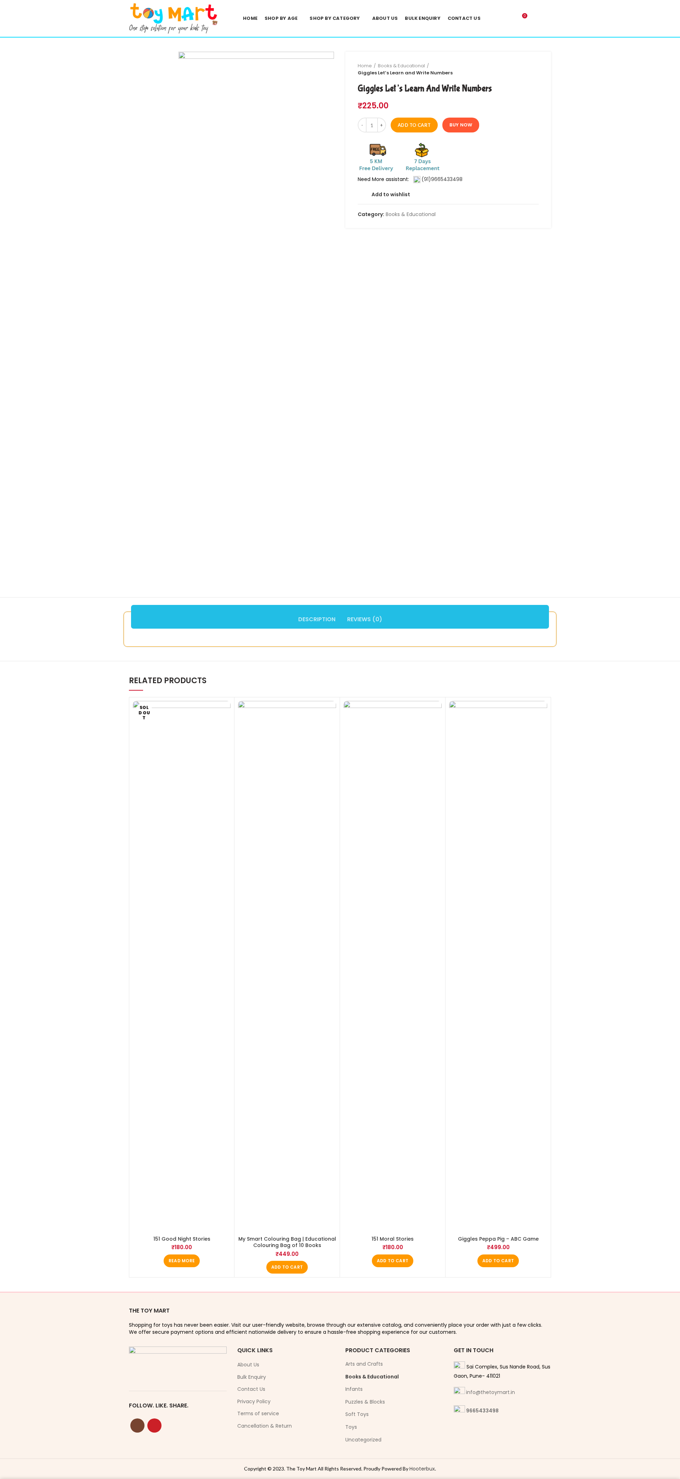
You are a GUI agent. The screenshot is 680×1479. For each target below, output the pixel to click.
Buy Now (460, 124)
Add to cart (414, 125)
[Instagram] (137, 1425)
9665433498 (482, 1410)
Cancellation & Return (264, 1426)
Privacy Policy (254, 1401)
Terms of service (258, 1413)
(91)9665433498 (442, 179)
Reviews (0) (364, 619)
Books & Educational (401, 65)
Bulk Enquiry (251, 1377)
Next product (535, 69)
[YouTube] (154, 1425)
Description (316, 619)
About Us (248, 1364)
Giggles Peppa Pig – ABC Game (498, 1239)
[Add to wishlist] (225, 712)
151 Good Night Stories (181, 1239)
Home (365, 65)
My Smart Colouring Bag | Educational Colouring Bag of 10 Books (287, 1242)
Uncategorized (363, 1439)
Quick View (225, 728)
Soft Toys (357, 1414)
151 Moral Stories (393, 1239)
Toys (351, 1426)
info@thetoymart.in (490, 1392)
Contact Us (251, 1389)
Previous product (521, 69)
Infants (354, 1389)
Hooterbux (422, 1468)
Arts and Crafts (364, 1363)
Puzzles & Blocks (365, 1401)
